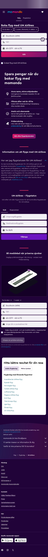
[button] (3, 11)
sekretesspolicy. (6, 346)
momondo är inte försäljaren (14, 438)
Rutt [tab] (4, 210)
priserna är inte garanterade (11, 432)
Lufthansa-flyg (9, 392)
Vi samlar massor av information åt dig (18, 442)
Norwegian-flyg (10, 385)
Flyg (15, 455)
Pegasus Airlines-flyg (11, 395)
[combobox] (26, 216)
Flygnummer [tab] (14, 210)
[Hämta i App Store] (21, 540)
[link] (24, 136)
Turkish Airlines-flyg (11, 389)
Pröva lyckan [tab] (26, 368)
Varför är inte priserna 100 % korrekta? (18, 446)
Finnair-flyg (8, 407)
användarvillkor (39, 344)
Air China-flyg (9, 410)
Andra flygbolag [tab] (11, 368)
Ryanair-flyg (8, 382)
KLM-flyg (7, 398)
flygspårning (20, 166)
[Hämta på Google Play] (7, 540)
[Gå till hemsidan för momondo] (15, 12)
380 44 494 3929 (22, 177)
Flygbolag (22, 455)
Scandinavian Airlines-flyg (13, 379)
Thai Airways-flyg (10, 401)
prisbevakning (16, 126)
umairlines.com (16, 179)
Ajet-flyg (7, 404)
